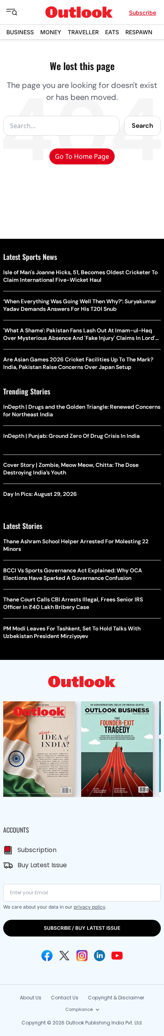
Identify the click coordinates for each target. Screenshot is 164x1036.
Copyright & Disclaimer (116, 997)
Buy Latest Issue (42, 865)
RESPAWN (138, 32)
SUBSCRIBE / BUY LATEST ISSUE (82, 928)
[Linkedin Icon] (99, 955)
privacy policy (89, 907)
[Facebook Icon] (47, 955)
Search (142, 125)
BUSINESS (20, 32)
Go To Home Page (82, 156)
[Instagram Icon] (82, 955)
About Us (30, 997)
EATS (112, 32)
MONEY (50, 32)
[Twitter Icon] (64, 955)
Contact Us (64, 997)
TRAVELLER (83, 32)
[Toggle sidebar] (17, 12)
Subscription (37, 850)
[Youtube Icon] (117, 955)
